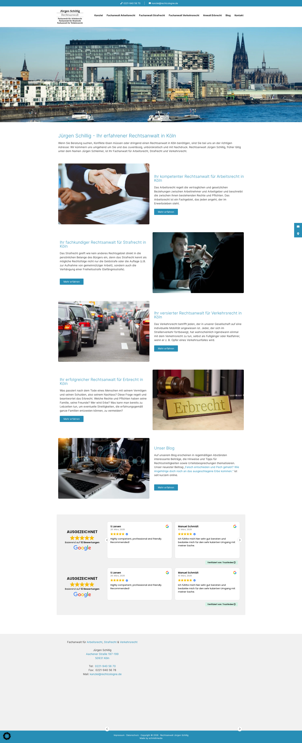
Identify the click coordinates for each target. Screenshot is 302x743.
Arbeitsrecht (94, 642)
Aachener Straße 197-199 (102, 654)
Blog (228, 15)
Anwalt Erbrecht (212, 15)
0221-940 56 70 (105, 666)
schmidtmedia (155, 738)
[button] (239, 540)
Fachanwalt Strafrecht (152, 15)
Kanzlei (98, 15)
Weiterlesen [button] (185, 553)
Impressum (119, 735)
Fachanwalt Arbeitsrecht (121, 15)
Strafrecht (110, 642)
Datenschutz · (133, 735)
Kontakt (239, 15)
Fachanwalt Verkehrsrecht (184, 15)
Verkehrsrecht (128, 642)
